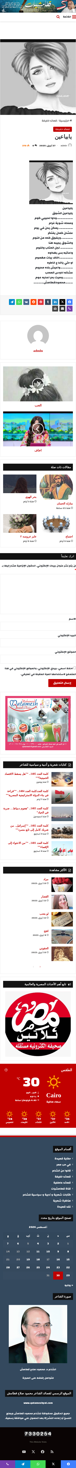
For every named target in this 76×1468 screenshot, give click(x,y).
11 (38, 1251)
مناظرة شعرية (62, 1201)
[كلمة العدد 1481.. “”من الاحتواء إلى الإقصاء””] (62, 848)
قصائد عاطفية (62, 1183)
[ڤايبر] (69, 308)
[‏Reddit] (33, 302)
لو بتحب (44, 913)
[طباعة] (55, 308)
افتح (46, 931)
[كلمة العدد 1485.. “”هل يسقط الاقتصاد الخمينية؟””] (62, 779)
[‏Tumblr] (48, 302)
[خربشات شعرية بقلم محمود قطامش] (38, 6)
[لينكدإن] (55, 302)
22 (68, 1267)
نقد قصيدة (64, 1207)
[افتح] (62, 936)
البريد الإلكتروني (67, 635)
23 (58, 1267)
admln (64, 145)
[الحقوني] (62, 954)
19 (28, 1259)
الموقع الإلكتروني (65, 652)
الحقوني (44, 948)
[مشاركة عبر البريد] (62, 308)
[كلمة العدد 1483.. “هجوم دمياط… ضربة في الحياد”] (62, 814)
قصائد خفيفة (49, 120)
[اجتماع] (56, 523)
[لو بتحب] (62, 919)
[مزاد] (62, 884)
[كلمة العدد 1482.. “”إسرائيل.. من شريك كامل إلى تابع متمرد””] (62, 831)
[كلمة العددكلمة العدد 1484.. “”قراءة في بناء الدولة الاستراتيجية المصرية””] (62, 796)
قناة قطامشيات (61, 1189)
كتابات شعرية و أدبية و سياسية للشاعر (47, 1195)
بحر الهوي (30, 496)
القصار (45, 896)
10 (48, 1251)
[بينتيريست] (41, 302)
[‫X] (62, 302)
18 (38, 1259)
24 (48, 1267)
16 (58, 1259)
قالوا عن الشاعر (61, 1171)
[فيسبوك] (69, 302)
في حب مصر (63, 1165)
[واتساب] (19, 302)
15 (68, 1259)
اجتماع (69, 536)
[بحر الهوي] (19, 484)
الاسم (72, 619)
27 (18, 1267)
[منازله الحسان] (56, 487)
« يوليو (69, 1285)
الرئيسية (64, 120)
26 (28, 1267)
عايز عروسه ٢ (28, 536)
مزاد (46, 879)
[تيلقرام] (12, 302)
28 (8, 1267)
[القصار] (62, 902)
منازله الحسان (65, 503)
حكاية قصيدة (63, 1159)
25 (38, 1267)
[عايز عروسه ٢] (19, 523)
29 (68, 1275)
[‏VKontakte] (26, 302)
